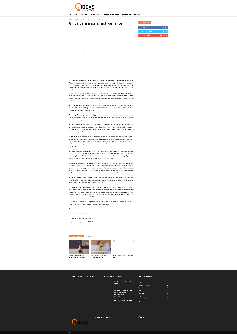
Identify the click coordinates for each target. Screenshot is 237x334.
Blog (139, 282)
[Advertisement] (134, 7)
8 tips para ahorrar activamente (78, 214)
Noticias (84, 14)
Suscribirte (163, 35)
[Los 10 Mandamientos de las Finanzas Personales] (101, 247)
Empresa (140, 296)
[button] (165, 14)
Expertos (73, 14)
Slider (139, 290)
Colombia (141, 293)
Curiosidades (126, 14)
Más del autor (89, 236)
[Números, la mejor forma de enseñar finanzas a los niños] (79, 247)
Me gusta (164, 27)
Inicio (70, 19)
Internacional (142, 299)
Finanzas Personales (112, 14)
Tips (139, 302)
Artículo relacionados (76, 236)
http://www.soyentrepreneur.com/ (81, 218)
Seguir (165, 31)
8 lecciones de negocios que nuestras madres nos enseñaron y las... (123, 292)
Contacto (138, 14)
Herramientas (95, 14)
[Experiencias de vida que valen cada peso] (123, 247)
